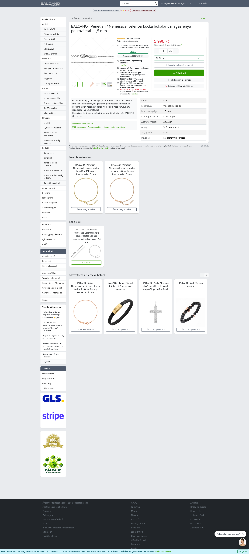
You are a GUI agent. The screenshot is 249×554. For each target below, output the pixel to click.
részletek (123, 65)
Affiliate (194, 502)
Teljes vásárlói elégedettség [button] (127, 41)
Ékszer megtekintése (86, 209)
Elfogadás (243, 551)
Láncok (47, 123)
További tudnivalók (163, 551)
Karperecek (48, 153)
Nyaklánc (46, 118)
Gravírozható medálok (53, 103)
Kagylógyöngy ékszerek (52, 234)
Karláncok (48, 158)
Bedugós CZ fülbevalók (53, 68)
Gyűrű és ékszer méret (52, 288)
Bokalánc (46, 193)
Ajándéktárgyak (49, 207)
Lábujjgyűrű (47, 198)
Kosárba (180, 72)
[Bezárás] (242, 533)
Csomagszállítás (49, 273)
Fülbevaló (46, 58)
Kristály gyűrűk (50, 54)
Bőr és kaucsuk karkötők (50, 164)
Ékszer (77, 18)
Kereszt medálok (51, 93)
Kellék (44, 217)
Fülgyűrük (48, 78)
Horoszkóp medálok (52, 98)
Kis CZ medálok (50, 108)
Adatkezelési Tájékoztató (55, 506)
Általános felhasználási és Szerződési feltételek (65, 502)
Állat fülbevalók (50, 73)
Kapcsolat (46, 261)
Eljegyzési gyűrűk (51, 34)
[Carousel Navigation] (204, 275)
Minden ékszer (48, 19)
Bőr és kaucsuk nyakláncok (50, 134)
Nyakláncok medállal (52, 127)
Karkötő (45, 148)
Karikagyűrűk (49, 29)
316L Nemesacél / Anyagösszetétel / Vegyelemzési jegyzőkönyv (99, 127)
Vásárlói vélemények (51, 307)
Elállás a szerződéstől (53, 519)
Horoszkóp (46, 383)
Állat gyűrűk (49, 49)
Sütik (45, 523)
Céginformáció (48, 256)
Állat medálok (49, 113)
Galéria (45, 300)
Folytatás (46, 361)
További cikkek (50, 536)
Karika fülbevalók (51, 63)
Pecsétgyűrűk (49, 39)
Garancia (47, 511)
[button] (92, 58)
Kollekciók (46, 229)
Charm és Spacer (49, 202)
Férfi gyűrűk (49, 44)
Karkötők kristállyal (52, 183)
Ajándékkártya (48, 239)
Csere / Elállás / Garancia (53, 283)
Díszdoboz (46, 212)
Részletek (86, 262)
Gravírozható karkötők (53, 170)
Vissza (206, 18)
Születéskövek (48, 388)
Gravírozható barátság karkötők (53, 176)
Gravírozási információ (52, 293)
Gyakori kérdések (49, 266)
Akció (44, 244)
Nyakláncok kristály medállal (52, 141)
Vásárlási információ (51, 278)
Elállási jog (48, 515)
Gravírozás (46, 224)
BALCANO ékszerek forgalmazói (58, 527)
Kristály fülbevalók (52, 83)
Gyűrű (45, 24)
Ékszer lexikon (48, 373)
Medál (45, 88)
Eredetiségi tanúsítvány (82, 123)
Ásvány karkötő (48, 188)
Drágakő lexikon (49, 378)
